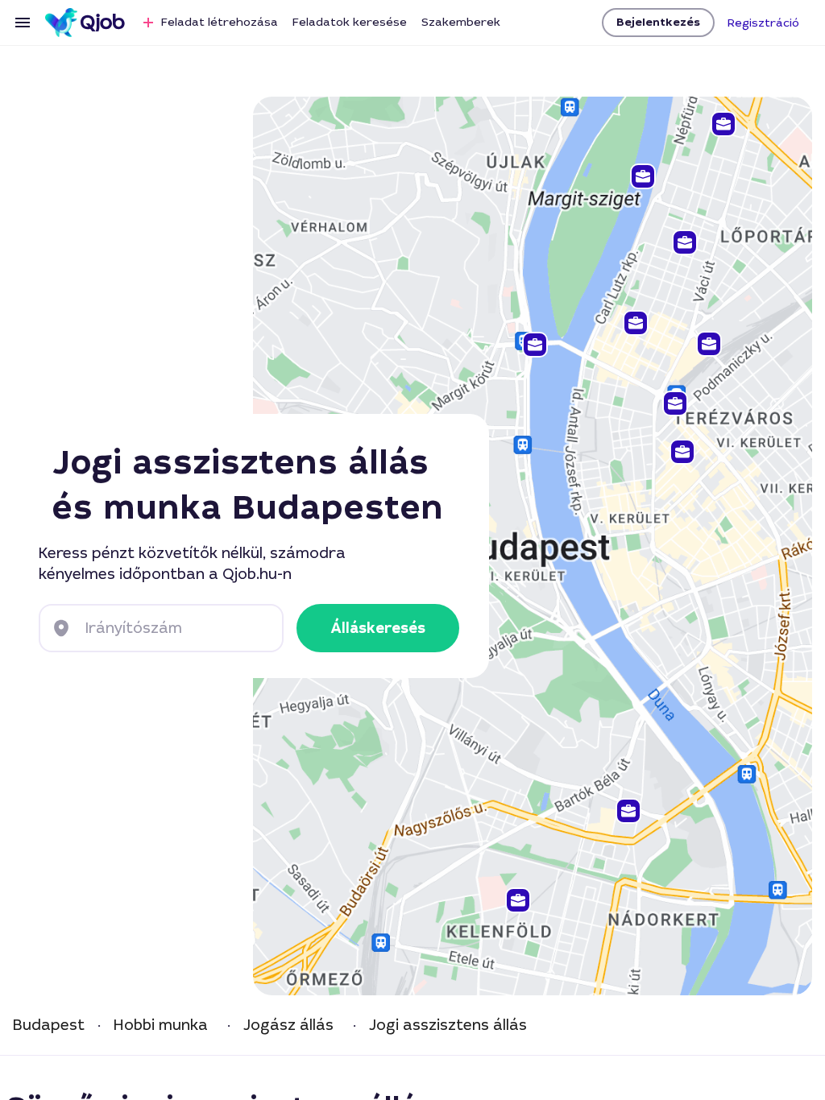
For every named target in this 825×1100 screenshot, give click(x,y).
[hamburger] (22, 22)
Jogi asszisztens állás (448, 1025)
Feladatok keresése (349, 21)
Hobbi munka (161, 1025)
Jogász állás (288, 1025)
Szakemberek (460, 21)
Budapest (49, 1025)
